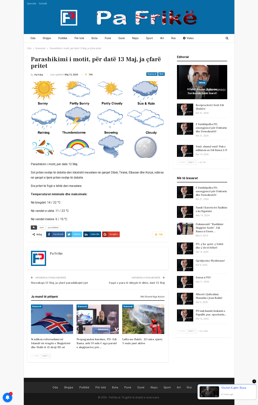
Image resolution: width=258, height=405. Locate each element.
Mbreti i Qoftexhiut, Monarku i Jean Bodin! (209, 296)
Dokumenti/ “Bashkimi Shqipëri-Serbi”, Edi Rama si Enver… (209, 228)
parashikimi (53, 227)
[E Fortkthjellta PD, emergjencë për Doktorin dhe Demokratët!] (185, 129)
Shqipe (47, 38)
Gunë (121, 38)
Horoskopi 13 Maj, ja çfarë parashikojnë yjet (59, 283)
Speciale (31, 3)
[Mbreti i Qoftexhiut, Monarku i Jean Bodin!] (185, 299)
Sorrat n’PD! (203, 277)
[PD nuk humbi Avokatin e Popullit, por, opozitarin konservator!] (185, 315)
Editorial (202, 83)
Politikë (62, 38)
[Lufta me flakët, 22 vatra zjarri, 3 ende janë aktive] (143, 319)
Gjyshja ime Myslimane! (210, 261)
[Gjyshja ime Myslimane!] (185, 265)
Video (190, 38)
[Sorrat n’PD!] (185, 282)
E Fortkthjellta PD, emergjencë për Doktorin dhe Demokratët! (211, 128)
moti (42, 227)
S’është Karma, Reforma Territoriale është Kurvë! (202, 91)
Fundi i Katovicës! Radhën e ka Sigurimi (211, 209)
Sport (149, 38)
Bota (94, 38)
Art (162, 38)
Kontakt (43, 3)
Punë (108, 38)
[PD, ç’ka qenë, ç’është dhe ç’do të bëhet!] (185, 248)
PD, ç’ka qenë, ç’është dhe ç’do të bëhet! (209, 245)
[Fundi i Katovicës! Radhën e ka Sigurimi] (185, 212)
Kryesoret (152, 74)
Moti (161, 74)
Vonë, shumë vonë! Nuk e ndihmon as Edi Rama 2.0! (211, 148)
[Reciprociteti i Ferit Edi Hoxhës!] (185, 110)
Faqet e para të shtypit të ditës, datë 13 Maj (137, 283)
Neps (135, 38)
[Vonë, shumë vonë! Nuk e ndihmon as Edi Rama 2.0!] (185, 151)
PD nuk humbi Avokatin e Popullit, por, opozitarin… (211, 312)
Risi (173, 38)
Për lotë (79, 38)
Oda (32, 38)
